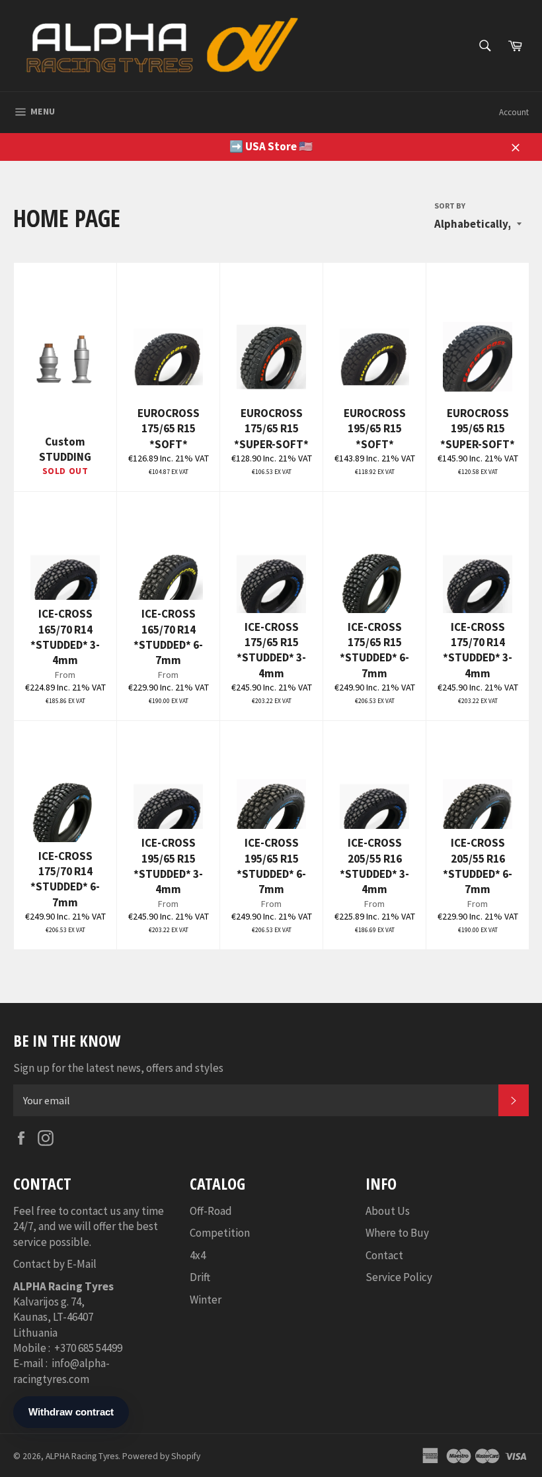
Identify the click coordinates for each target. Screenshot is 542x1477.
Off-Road (211, 1211)
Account (514, 112)
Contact (384, 1255)
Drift (200, 1277)
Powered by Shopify (161, 1456)
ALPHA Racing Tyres (82, 1456)
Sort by (449, 206)
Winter (205, 1299)
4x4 (198, 1255)
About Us (388, 1211)
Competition (220, 1232)
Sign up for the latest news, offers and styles (118, 1068)
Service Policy (399, 1277)
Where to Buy (397, 1232)
